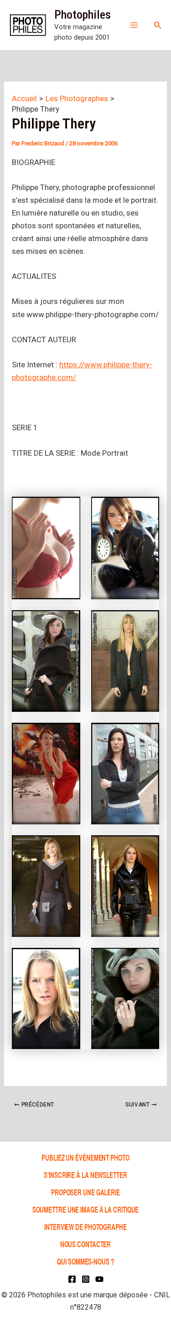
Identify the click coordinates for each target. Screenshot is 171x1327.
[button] (158, 25)
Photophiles (82, 14)
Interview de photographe (85, 1226)
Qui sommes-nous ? (85, 1261)
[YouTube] (99, 1279)
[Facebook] (72, 1279)
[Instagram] (86, 1279)
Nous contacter (85, 1244)
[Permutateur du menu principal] (134, 25)
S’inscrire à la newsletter (85, 1174)
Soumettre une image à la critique (85, 1209)
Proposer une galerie (85, 1192)
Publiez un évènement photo (85, 1157)
